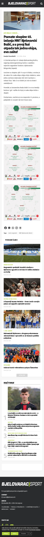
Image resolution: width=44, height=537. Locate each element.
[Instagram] (16, 228)
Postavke (23, 533)
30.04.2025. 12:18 (7, 370)
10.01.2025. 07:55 (11, 430)
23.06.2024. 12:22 (11, 448)
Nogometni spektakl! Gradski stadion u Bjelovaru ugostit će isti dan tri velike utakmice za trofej (21, 269)
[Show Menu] (2, 3)
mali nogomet (13, 233)
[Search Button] (41, 3)
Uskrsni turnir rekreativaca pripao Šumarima (21, 368)
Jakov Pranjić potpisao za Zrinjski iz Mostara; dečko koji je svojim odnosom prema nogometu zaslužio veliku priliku (23, 426)
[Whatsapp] (13, 228)
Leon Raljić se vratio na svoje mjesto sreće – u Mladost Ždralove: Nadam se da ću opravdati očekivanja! (23, 415)
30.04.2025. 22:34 (7, 275)
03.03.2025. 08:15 (11, 457)
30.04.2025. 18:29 (7, 340)
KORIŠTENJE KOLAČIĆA (32, 507)
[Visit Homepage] (22, 3)
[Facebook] (5, 228)
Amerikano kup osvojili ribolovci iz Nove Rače (23, 435)
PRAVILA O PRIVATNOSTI (17, 507)
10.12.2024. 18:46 (21, 56)
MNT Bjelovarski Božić (25, 233)
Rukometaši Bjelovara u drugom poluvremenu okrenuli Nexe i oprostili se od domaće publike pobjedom (21, 335)
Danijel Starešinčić (10, 56)
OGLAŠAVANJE (5, 507)
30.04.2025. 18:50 (7, 306)
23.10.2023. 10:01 (11, 437)
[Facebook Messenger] (9, 228)
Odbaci (14, 533)
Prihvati (6, 533)
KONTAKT (12, 509)
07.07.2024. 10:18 (11, 419)
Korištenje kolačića (34, 530)
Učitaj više (22, 375)
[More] (20, 228)
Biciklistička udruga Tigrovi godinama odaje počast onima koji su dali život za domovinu (22, 454)
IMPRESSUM (5, 509)
